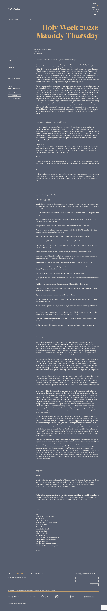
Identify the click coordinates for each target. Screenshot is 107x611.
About (94, 4)
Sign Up (94, 585)
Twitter (95, 14)
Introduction (13, 57)
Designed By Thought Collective (17, 603)
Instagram (97, 14)
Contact (95, 12)
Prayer (10, 71)
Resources (95, 10)
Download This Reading (14, 93)
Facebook (92, 14)
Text (9, 60)
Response (11, 67)
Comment (11, 64)
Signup (94, 8)
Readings (95, 6)
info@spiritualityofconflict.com (17, 577)
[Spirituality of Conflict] (11, 9)
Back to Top (14, 95)
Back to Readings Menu (14, 98)
